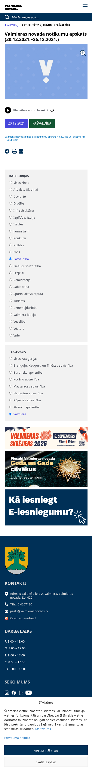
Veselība (19, 322)
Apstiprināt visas (46, 750)
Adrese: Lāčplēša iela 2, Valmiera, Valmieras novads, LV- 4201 (41, 595)
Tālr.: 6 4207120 (21, 604)
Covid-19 (19, 196)
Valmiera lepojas (25, 315)
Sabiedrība (21, 287)
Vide (16, 336)
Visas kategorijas (25, 359)
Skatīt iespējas (46, 762)
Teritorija (17, 352)
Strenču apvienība (26, 407)
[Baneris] (46, 436)
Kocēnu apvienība (26, 379)
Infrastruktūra (23, 210)
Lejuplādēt (12, 139)
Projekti (18, 273)
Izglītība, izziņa (24, 217)
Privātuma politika (17, 738)
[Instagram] (8, 692)
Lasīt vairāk (43, 729)
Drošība (19, 204)
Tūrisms (19, 301)
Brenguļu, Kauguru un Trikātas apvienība (43, 366)
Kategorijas (19, 176)
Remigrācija (22, 280)
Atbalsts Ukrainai (25, 190)
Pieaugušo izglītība (27, 266)
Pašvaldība (21, 259)
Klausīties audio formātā (30, 110)
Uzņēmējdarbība (25, 308)
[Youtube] (29, 692)
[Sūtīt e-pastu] (7, 611)
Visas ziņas (21, 183)
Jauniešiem (21, 231)
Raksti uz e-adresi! (23, 618)
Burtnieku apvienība (28, 372)
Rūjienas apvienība (27, 400)
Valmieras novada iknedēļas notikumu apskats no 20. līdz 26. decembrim (45, 136)
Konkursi (19, 238)
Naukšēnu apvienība (28, 393)
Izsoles (18, 224)
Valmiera (19, 414)
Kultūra (18, 245)
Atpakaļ (12, 25)
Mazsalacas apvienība (29, 386)
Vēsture (18, 329)
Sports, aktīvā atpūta (28, 294)
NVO (16, 252)
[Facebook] (8, 152)
